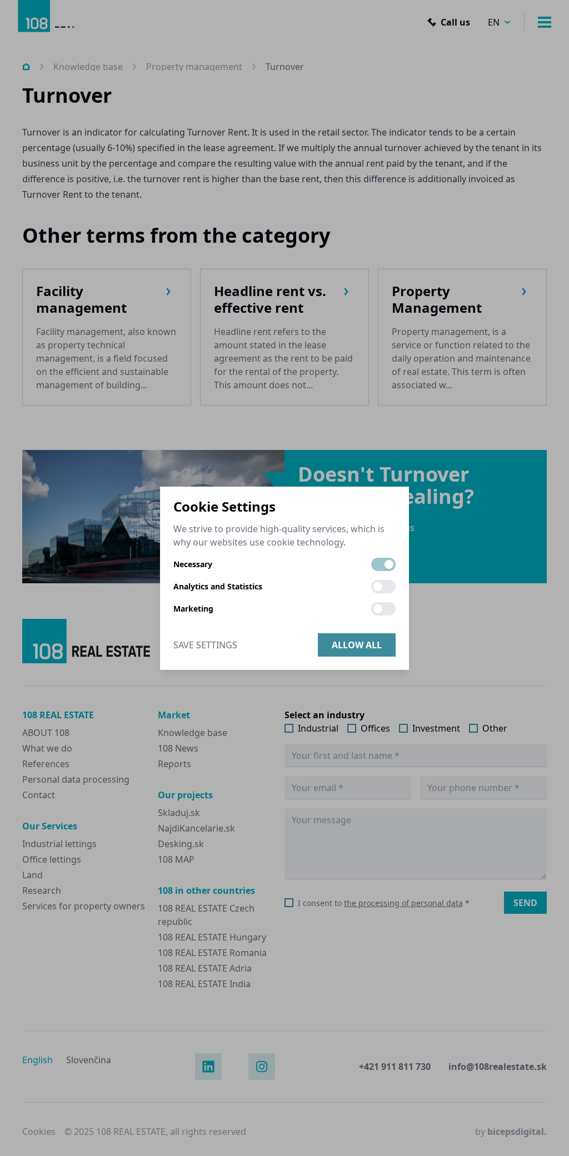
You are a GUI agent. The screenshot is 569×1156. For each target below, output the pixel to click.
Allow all (357, 645)
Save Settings (205, 645)
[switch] (383, 564)
